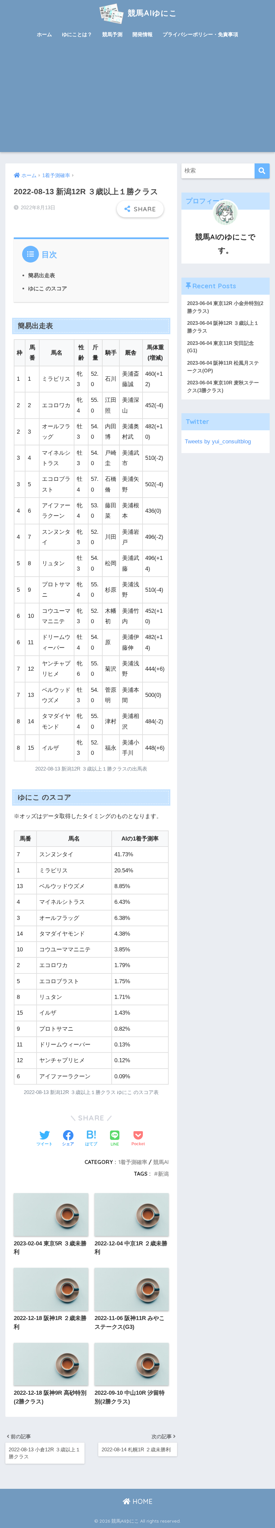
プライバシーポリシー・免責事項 (200, 34)
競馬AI (161, 1162)
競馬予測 (112, 34)
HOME (141, 1501)
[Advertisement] (138, 102)
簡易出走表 (41, 275)
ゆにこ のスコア (47, 288)
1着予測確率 (132, 1162)
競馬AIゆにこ (151, 13)
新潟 (163, 1173)
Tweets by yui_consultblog (218, 441)
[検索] (262, 170)
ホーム (44, 34)
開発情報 (142, 34)
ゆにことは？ (77, 34)
